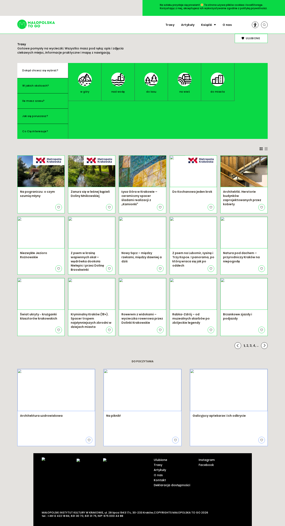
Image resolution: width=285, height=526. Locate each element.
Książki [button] (206, 25)
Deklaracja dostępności (172, 485)
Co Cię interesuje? (35, 131)
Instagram (207, 460)
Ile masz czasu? (33, 101)
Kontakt (160, 480)
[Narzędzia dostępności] (255, 24)
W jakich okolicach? (35, 85)
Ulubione (160, 460)
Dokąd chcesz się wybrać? (40, 70)
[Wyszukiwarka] (264, 24)
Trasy (170, 25)
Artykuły (187, 25)
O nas (227, 25)
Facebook (206, 465)
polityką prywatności (253, 8)
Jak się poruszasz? (35, 116)
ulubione (253, 38)
